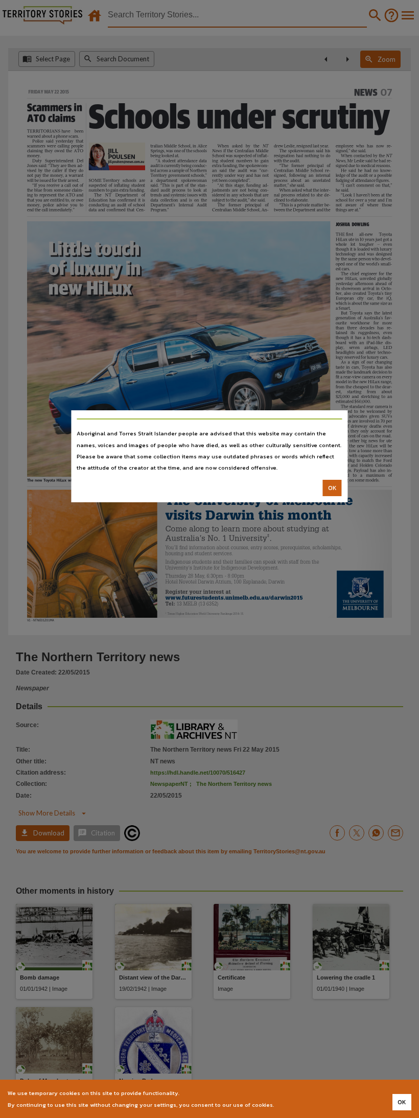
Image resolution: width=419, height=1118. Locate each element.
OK (332, 488)
